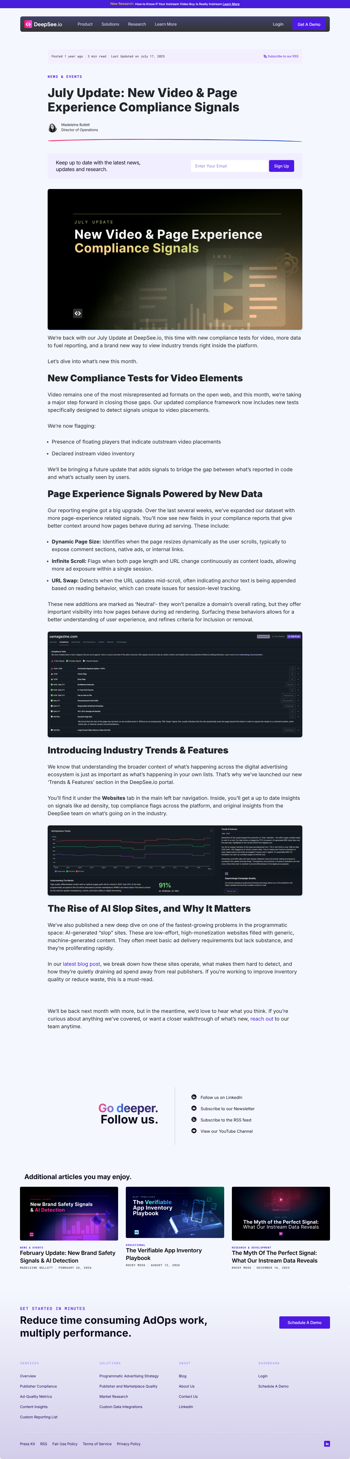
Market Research (113, 1396)
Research (137, 24)
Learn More (231, 4)
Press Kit (27, 1444)
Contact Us (188, 1396)
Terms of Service (97, 1444)
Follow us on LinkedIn (221, 1097)
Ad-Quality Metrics (36, 1396)
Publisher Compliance (38, 1386)
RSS (43, 1444)
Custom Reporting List (38, 1417)
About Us (186, 1386)
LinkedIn (186, 1407)
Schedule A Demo (305, 1322)
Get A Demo (309, 24)
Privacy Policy (129, 1444)
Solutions (110, 24)
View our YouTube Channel (227, 1131)
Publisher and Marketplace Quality (128, 1386)
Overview (28, 1376)
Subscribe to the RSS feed (226, 1119)
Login (278, 24)
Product (85, 24)
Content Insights (34, 1407)
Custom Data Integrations (120, 1407)
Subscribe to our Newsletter (228, 1108)
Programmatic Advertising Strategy (129, 1376)
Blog (183, 1376)
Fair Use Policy (64, 1444)
